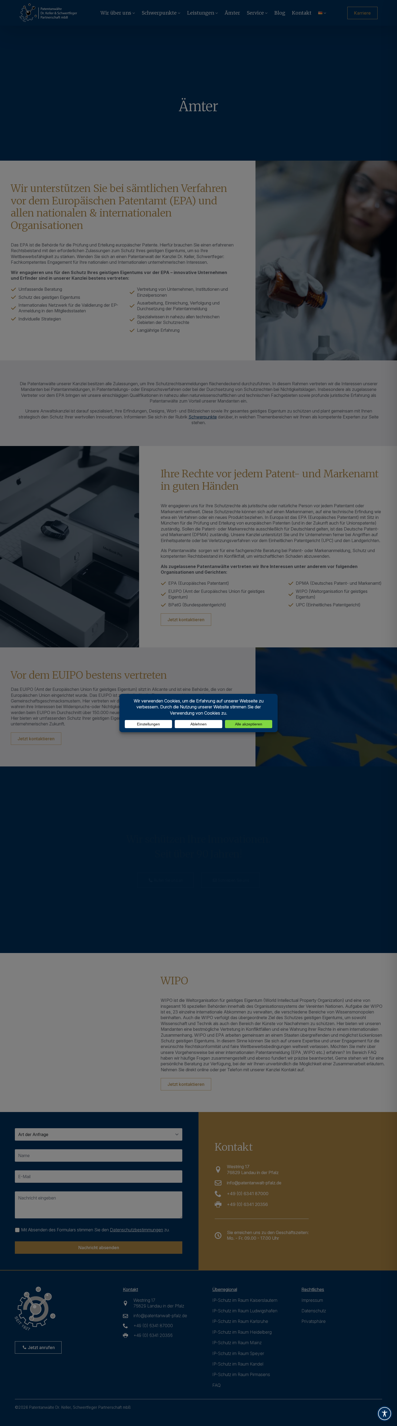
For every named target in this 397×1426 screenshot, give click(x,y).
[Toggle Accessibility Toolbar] (385, 1414)
